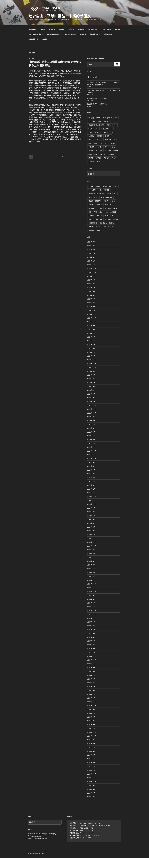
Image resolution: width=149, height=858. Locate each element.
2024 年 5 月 (91, 341)
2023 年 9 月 (91, 371)
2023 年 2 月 (91, 398)
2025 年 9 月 (91, 280)
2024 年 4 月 (91, 345)
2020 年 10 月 (91, 504)
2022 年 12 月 (91, 405)
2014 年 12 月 (91, 732)
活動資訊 (61, 29)
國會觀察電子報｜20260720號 (97, 98)
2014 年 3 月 (91, 763)
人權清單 (106, 121)
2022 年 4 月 (91, 436)
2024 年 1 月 (91, 356)
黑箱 (98, 162)
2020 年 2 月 (91, 531)
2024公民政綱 (106, 29)
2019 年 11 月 (91, 542)
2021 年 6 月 (91, 474)
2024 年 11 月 (91, 318)
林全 (106, 143)
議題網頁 (83, 34)
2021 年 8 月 (91, 466)
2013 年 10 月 (91, 782)
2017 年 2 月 (91, 649)
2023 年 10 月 (91, 367)
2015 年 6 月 (91, 717)
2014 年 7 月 (91, 747)
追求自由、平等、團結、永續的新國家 (60, 15)
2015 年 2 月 (91, 725)
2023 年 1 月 (91, 402)
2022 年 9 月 (91, 417)
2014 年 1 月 (91, 770)
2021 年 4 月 (91, 481)
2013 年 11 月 (91, 778)
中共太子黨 (92, 121)
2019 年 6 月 (91, 561)
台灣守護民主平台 (106, 129)
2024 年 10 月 (91, 322)
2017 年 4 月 (91, 641)
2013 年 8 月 (91, 789)
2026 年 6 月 (91, 246)
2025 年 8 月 (91, 284)
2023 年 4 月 (91, 390)
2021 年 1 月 (91, 493)
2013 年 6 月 (91, 797)
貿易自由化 (103, 154)
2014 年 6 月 (91, 751)
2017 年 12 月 (91, 611)
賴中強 (111, 154)
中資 (99, 121)
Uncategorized (107, 118)
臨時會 (90, 151)
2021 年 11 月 (91, 455)
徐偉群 (115, 140)
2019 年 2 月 (91, 576)
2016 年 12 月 (91, 656)
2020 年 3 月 (91, 527)
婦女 (113, 132)
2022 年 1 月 (91, 447)
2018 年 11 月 (91, 588)
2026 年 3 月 (91, 257)
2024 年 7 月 (91, 333)
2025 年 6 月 (91, 291)
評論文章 (81, 29)
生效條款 (113, 143)
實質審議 (91, 140)
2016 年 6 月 (91, 679)
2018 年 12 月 (91, 584)
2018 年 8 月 (91, 599)
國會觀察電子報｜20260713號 (97, 104)
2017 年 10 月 (91, 618)
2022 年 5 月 (91, 432)
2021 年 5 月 (91, 477)
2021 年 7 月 (91, 470)
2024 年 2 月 (91, 352)
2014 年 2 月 (91, 766)
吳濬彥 (90, 132)
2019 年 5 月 (91, 565)
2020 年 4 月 (91, 523)
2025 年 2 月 (91, 307)
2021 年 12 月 (91, 451)
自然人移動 (98, 151)
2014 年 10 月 (91, 736)
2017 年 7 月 (91, 630)
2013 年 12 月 (91, 774)
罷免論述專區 (108, 34)
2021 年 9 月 (91, 462)
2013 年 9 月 (91, 785)
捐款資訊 (118, 29)
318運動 (91, 118)
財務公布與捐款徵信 (34, 34)
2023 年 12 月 (91, 360)
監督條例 (91, 147)
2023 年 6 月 (91, 383)
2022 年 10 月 (91, 413)
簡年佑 (107, 147)
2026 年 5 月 (91, 249)
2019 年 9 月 (91, 550)
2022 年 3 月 (91, 440)
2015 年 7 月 (91, 713)
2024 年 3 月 (91, 348)
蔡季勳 (115, 151)
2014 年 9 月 (91, 740)
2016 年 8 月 (91, 671)
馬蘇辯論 (91, 162)
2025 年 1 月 (91, 310)
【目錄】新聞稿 (92, 77)
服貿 (100, 143)
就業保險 (99, 140)
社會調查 (99, 147)
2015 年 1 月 (91, 728)
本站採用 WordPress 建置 (36, 853)
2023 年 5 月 (91, 386)
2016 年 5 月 (91, 683)
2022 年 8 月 (91, 421)
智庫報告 (52, 29)
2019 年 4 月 (91, 569)
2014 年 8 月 (91, 744)
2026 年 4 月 (91, 253)
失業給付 (106, 132)
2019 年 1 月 (91, 580)
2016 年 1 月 (91, 698)
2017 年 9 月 (91, 622)
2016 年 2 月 (91, 694)
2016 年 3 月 (91, 690)
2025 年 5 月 (91, 295)
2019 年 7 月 (91, 557)
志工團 (44, 39)
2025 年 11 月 (91, 272)
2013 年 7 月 (91, 793)
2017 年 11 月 (91, 614)
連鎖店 (114, 158)
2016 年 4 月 (91, 687)
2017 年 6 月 (91, 633)
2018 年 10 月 (91, 591)
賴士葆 (90, 158)
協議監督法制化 (93, 129)
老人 (113, 147)
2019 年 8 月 (91, 553)
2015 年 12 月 (91, 702)
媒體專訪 (91, 136)
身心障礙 (98, 158)
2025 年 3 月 (91, 303)
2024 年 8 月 (91, 329)
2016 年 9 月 (91, 668)
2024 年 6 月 (91, 337)
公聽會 (109, 125)
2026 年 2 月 (91, 261)
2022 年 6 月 (91, 428)
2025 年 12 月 (91, 269)
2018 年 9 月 (91, 595)
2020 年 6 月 (91, 515)
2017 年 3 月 (91, 645)
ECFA (98, 118)
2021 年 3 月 (91, 485)
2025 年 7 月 (91, 288)
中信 (116, 118)
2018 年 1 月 (91, 607)
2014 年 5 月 (91, 755)
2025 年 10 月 (91, 276)
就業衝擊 (108, 140)
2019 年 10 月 (91, 546)
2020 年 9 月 (91, 508)
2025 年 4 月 (91, 299)
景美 (95, 143)
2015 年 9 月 (91, 709)
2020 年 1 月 (91, 534)
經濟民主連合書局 (70, 34)
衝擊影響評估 (92, 154)
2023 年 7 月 (91, 379)
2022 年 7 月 (91, 424)
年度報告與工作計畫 (53, 34)
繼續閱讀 (39, 141)
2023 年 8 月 (91, 375)
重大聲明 (71, 29)
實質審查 (108, 136)
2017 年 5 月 (91, 637)
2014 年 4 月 (91, 759)
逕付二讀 (106, 158)
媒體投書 (99, 136)
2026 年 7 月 (91, 242)
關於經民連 (32, 29)
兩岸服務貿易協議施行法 (96, 125)
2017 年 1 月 (91, 652)
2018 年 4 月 (91, 603)
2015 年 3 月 (91, 721)
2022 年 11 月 (91, 409)
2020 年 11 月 (91, 500)
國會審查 (98, 132)
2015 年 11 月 (91, 706)
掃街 (89, 143)
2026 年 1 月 (91, 265)
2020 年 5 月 (91, 519)
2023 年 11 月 (91, 364)
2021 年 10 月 (91, 459)
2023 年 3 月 (91, 394)
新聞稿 (43, 29)
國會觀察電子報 (33, 39)
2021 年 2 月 (91, 489)
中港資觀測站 (94, 34)
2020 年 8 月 (91, 512)
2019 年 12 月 (91, 538)
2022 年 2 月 (91, 443)
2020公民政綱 (92, 29)
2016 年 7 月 (91, 675)
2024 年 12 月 (91, 314)
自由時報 (108, 151)
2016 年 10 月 (91, 664)
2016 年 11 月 (91, 660)
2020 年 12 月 (91, 496)
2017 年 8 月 (91, 626)
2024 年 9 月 (91, 326)
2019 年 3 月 (91, 572)
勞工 (115, 125)
